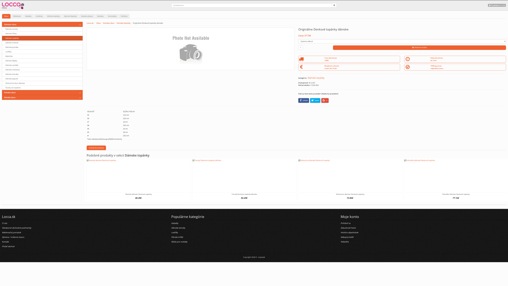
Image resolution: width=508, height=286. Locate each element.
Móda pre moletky (179, 241)
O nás (4, 223)
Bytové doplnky (70, 16)
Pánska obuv (10, 92)
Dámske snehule (11, 42)
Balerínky (9, 56)
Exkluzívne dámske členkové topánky (350, 194)
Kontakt (5, 241)
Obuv (6, 16)
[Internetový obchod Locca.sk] (13, 5)
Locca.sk (90, 23)
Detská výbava (87, 16)
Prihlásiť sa (345, 223)
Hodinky (39, 16)
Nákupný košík (347, 237)
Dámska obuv (108, 23)
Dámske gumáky (12, 47)
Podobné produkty (96, 148)
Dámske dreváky (12, 74)
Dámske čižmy (11, 33)
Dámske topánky (123, 23)
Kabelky (28, 16)
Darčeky (100, 16)
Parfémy (124, 16)
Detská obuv (9, 97)
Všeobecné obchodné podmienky (16, 228)
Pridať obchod (8, 246)
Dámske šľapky (11, 60)
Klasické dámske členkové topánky (138, 194)
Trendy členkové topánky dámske (244, 194)
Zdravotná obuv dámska (15, 83)
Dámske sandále (11, 65)
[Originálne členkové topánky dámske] (190, 49)
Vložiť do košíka (420, 47)
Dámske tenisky (11, 29)
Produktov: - (497, 5)
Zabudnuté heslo (348, 228)
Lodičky (8, 51)
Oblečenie (17, 16)
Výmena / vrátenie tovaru (13, 237)
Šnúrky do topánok (13, 87)
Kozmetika (112, 16)
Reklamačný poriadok (11, 232)
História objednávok (349, 232)
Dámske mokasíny (12, 69)
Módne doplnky (53, 16)
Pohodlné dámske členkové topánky (456, 194)
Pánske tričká (177, 237)
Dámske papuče (11, 78)
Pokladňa (345, 241)
